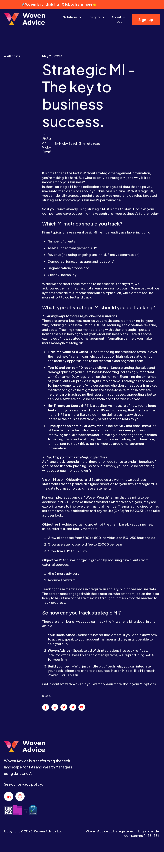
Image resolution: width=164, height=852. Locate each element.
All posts (13, 56)
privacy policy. (30, 784)
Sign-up (145, 19)
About (116, 17)
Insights (95, 17)
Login (121, 21)
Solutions (70, 17)
